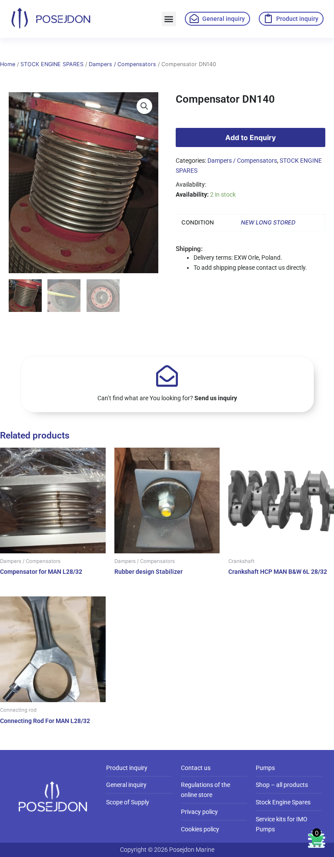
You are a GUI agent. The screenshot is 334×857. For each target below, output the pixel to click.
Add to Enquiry (250, 137)
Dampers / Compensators (122, 64)
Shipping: (189, 249)
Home (7, 64)
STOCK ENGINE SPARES (52, 64)
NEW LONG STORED (268, 222)
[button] (169, 19)
